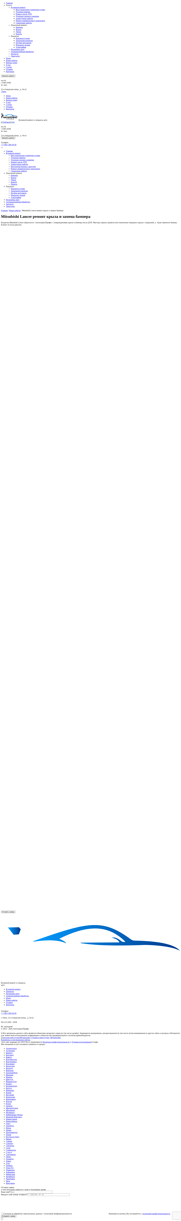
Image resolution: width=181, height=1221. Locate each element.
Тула (8, 1163)
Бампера (19, 27)
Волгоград (10, 1066)
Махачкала (10, 1110)
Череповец (10, 1179)
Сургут (9, 1152)
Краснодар (10, 1097)
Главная (9, 3)
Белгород (10, 1055)
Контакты (10, 71)
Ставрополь (11, 1150)
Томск (8, 1161)
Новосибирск (11, 1121)
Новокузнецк (11, 1119)
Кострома (10, 1095)
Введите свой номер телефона (14, 1194)
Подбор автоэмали (23, 43)
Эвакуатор (15, 56)
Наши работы (11, 60)
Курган (9, 1101)
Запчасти (14, 54)
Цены (8, 58)
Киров (8, 1093)
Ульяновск (10, 1170)
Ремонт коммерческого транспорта (30, 21)
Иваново (9, 1075)
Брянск (9, 1057)
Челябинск (10, 1177)
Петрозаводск (11, 1132)
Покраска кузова (23, 38)
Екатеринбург (12, 1073)
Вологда (9, 1068)
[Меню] (2, 147)
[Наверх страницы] (2, 1218)
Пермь (8, 1130)
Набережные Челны (14, 1115)
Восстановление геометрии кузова (30, 10)
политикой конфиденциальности (156, 1214)
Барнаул (9, 1053)
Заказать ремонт (8, 76)
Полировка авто (17, 49)
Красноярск (11, 1099)
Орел (8, 1124)
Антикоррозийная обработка (18, 202)
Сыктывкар (11, 1154)
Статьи (9, 67)
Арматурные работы (24, 18)
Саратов (9, 1143)
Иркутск (9, 1079)
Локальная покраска (24, 41)
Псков (8, 1135)
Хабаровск (10, 1172)
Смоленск (10, 1146)
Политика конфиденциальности (56, 1042)
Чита (8, 1181)
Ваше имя (5, 1192)
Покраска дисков (23, 45)
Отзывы (9, 69)
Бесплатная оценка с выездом (23, 167)
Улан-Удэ (10, 1168)
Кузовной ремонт (18, 7)
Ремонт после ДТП (24, 14)
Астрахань (10, 1051)
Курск (8, 1104)
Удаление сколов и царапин (27, 16)
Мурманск (10, 1112)
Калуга (9, 1088)
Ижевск (9, 1077)
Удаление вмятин (23, 12)
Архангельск (11, 1048)
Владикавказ (11, 1062)
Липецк (9, 1106)
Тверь (8, 1157)
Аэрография (21, 47)
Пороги (14, 184)
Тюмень (9, 1166)
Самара (9, 1141)
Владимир (10, 1064)
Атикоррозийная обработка (22, 52)
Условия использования (82, 1042)
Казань (9, 1084)
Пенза (8, 1128)
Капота (19, 34)
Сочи (8, 1148)
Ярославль (10, 1183)
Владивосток (11, 1059)
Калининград (11, 1086)
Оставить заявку (8, 912)
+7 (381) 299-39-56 (8, 145)
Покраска (10, 991)
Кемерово (10, 1090)
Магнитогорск (12, 1108)
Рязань (8, 1139)
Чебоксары (10, 1174)
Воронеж (10, 1070)
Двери (18, 32)
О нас (8, 65)
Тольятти (10, 1159)
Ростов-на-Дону (12, 1137)
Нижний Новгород (14, 1117)
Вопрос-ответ (11, 63)
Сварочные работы (24, 23)
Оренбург (10, 1126)
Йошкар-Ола (11, 1082)
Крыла (18, 29)
